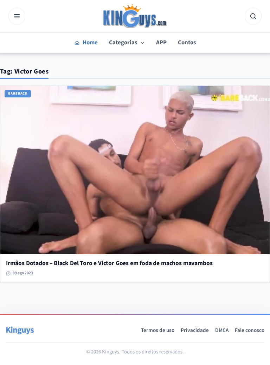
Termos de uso (157, 330)
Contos (187, 42)
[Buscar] (253, 16)
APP (161, 42)
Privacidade (195, 330)
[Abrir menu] (16, 16)
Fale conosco (249, 330)
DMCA (222, 330)
